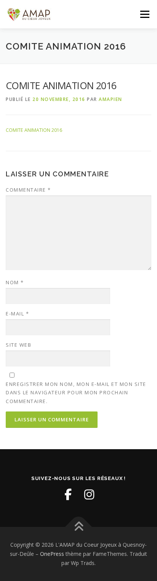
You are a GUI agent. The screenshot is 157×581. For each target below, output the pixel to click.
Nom (15, 282)
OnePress (52, 553)
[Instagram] (89, 494)
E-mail (17, 313)
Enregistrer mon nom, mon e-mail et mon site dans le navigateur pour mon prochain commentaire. (76, 392)
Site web (18, 344)
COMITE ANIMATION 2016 (34, 130)
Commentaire (28, 189)
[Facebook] (68, 494)
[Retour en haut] (78, 527)
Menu (144, 14)
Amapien (110, 99)
